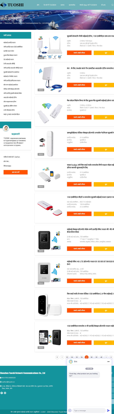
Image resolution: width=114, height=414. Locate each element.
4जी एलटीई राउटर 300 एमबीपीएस (13, 47)
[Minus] (108, 361)
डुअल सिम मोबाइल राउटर (10, 55)
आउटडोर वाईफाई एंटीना (10, 97)
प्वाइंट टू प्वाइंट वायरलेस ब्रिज (12, 114)
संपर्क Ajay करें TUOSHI (88, 5)
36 (82, 357)
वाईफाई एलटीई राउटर (9, 42)
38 (91, 357)
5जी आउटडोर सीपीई (9, 64)
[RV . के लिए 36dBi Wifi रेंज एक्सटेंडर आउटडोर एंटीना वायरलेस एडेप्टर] (50, 79)
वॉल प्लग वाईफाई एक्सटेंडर (11, 85)
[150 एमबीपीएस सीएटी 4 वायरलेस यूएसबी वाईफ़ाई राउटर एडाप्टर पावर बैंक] (50, 208)
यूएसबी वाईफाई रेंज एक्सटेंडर (11, 72)
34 (72, 357)
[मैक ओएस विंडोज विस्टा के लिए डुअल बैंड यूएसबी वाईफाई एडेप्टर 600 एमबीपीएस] (50, 111)
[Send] (108, 410)
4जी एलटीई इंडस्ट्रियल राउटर (12, 80)
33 (67, 357)
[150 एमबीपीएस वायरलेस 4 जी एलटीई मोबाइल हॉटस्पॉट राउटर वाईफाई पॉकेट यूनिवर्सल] (50, 337)
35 (77, 357)
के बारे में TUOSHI (50, 5)
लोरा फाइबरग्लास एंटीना (10, 102)
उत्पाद (62, 5)
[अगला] (106, 357)
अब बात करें (15, 172)
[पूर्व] (62, 357)
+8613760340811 (18, 166)
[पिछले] (111, 357)
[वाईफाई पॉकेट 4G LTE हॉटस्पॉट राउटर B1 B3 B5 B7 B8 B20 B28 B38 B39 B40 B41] (50, 272)
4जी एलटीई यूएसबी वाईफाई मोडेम (13, 93)
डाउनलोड (72, 5)
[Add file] (69, 410)
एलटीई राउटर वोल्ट (9, 51)
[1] (57, 357)
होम (38, 5)
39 (96, 357)
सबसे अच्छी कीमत (79, 53)
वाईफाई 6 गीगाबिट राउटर (10, 76)
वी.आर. (103, 5)
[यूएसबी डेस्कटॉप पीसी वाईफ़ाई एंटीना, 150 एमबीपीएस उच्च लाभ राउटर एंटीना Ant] (50, 47)
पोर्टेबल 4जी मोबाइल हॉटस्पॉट (11, 89)
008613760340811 (16, 161)
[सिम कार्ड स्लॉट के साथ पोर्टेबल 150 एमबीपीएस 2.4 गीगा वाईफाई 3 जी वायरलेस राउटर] (50, 305)
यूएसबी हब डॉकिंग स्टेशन (10, 106)
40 (101, 357)
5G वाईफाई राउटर (9, 59)
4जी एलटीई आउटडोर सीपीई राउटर (13, 68)
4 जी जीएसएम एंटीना (9, 110)
